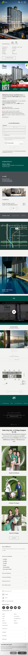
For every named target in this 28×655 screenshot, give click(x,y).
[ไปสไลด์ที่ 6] (16, 391)
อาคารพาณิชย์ (6, 567)
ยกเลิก (13, 653)
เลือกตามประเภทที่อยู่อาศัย (7, 556)
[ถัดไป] (17, 208)
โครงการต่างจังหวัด (7, 569)
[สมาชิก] (22, 2)
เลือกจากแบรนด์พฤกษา (6, 573)
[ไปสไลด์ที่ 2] (11, 391)
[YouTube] (16, 607)
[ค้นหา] (19, 2)
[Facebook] (4, 607)
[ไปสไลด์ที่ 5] (15, 391)
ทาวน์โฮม (5, 559)
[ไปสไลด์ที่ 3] (12, 391)
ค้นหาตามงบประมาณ (6, 581)
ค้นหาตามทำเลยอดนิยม (6, 577)
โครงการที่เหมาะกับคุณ (6, 585)
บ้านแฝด (5, 563)
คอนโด (4, 565)
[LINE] (20, 607)
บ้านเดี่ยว (5, 561)
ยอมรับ (22, 653)
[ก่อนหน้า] (11, 208)
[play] (14, 312)
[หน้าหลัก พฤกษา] (4, 2)
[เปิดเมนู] (25, 2)
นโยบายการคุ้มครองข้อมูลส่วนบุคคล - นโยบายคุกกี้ (10, 650)
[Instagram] (8, 607)
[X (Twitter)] (12, 607)
